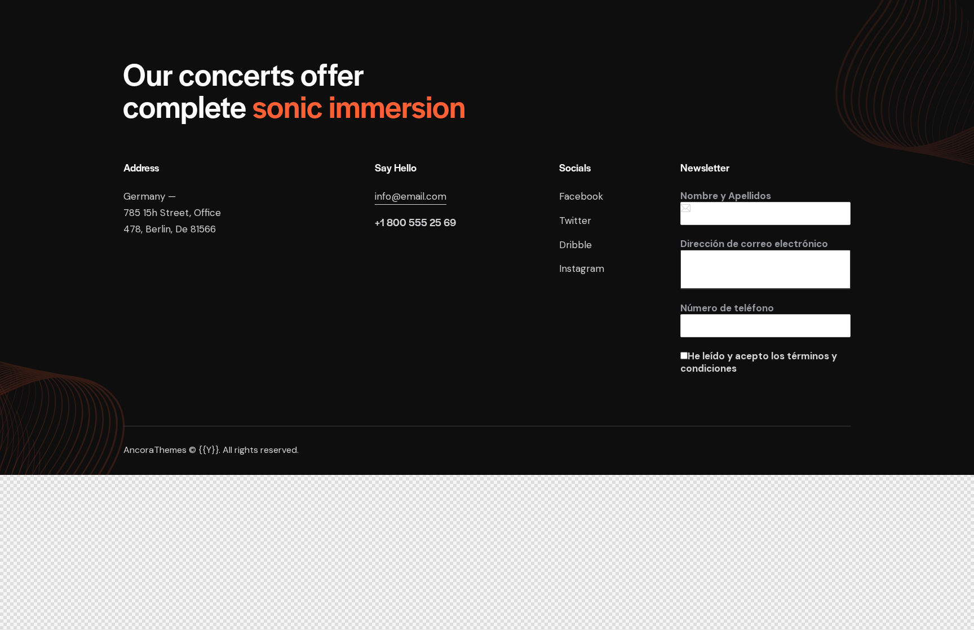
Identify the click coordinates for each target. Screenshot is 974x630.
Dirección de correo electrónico (754, 243)
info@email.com (410, 196)
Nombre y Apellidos (725, 196)
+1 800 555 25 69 (415, 222)
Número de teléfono (727, 308)
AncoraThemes (155, 450)
